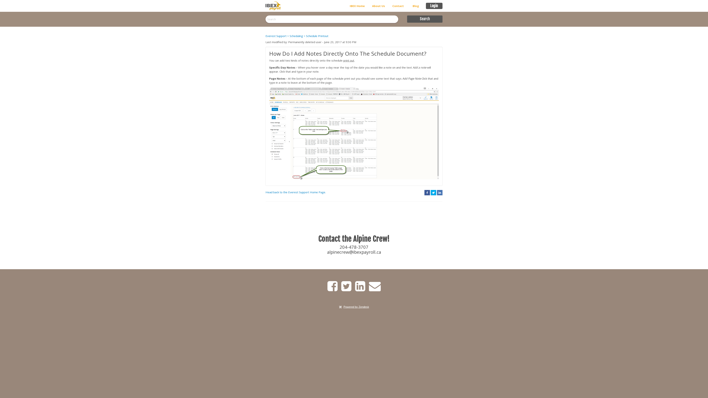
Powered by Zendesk (356, 306)
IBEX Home (357, 6)
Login (434, 6)
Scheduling (296, 36)
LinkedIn (439, 192)
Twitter (433, 192)
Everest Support (276, 36)
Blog (416, 6)
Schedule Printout (317, 36)
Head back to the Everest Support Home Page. (296, 192)
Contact (398, 6)
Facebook (427, 192)
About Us (378, 6)
